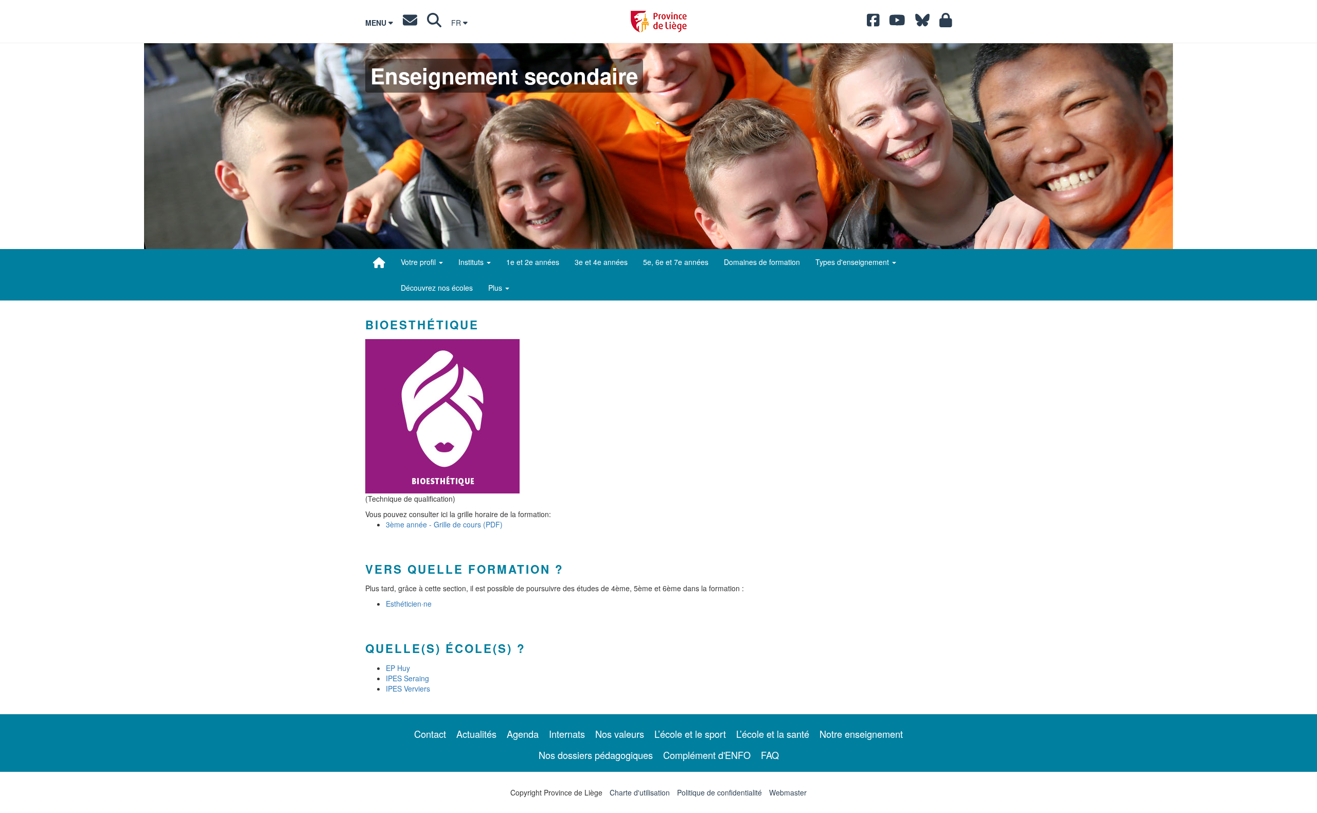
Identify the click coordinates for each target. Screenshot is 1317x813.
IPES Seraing (407, 678)
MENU (376, 22)
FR (457, 22)
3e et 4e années (601, 262)
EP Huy (398, 668)
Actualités (476, 733)
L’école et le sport (690, 733)
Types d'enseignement (853, 262)
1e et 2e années (532, 262)
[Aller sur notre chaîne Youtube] (897, 22)
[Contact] (410, 22)
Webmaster (788, 792)
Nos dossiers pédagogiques (596, 755)
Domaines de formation (762, 262)
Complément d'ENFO (707, 755)
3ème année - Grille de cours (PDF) (444, 524)
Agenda (523, 733)
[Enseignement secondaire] (379, 262)
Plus (496, 287)
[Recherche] (434, 22)
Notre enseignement (861, 733)
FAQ (770, 755)
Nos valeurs (619, 733)
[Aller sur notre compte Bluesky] (922, 22)
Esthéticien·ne (409, 603)
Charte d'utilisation (640, 792)
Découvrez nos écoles (437, 287)
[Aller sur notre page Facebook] (873, 22)
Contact (430, 733)
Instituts (472, 262)
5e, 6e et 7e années (675, 262)
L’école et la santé (772, 733)
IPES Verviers (408, 688)
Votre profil (419, 262)
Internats (567, 733)
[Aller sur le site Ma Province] (945, 22)
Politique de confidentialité (719, 792)
